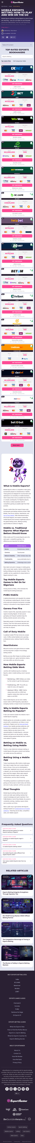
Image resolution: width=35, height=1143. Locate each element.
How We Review (17, 1056)
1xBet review (17, 86)
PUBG (17, 1009)
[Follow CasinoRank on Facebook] (7, 1089)
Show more (16, 445)
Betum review (17, 289)
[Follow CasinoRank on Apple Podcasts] (27, 1089)
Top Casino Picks (6, 61)
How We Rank (17, 1059)
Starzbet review (17, 392)
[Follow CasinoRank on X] (15, 1089)
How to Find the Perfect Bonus (17, 1030)
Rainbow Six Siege (17, 1012)
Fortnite (17, 1006)
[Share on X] (3, 37)
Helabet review (17, 238)
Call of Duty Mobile (8, 515)
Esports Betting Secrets (17, 1039)
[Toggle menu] (2, 2)
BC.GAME (17, 982)
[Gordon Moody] (17, 1114)
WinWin (17, 988)
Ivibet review (17, 314)
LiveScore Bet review (17, 365)
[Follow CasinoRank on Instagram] (11, 1089)
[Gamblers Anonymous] (14, 1109)
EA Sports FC (17, 1015)
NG (16, 1093)
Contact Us (17, 1053)
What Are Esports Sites (17, 1027)
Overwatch (17, 1003)
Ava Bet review (17, 162)
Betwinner (17, 985)
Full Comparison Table (19, 61)
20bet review (17, 264)
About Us (17, 1050)
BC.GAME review (17, 213)
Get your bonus (17, 83)
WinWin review (17, 137)
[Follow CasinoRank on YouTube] (19, 1089)
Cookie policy (17, 1141)
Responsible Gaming (26, 1141)
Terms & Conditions (7, 1141)
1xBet (17, 979)
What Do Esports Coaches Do (17, 1036)
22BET (17, 991)
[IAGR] (8, 1109)
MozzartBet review (17, 340)
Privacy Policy (17, 1062)
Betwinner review (17, 188)
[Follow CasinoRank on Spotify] (23, 1089)
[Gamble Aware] (15, 1119)
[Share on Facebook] (7, 37)
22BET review (17, 112)
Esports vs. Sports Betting (17, 1033)
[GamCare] (23, 1109)
